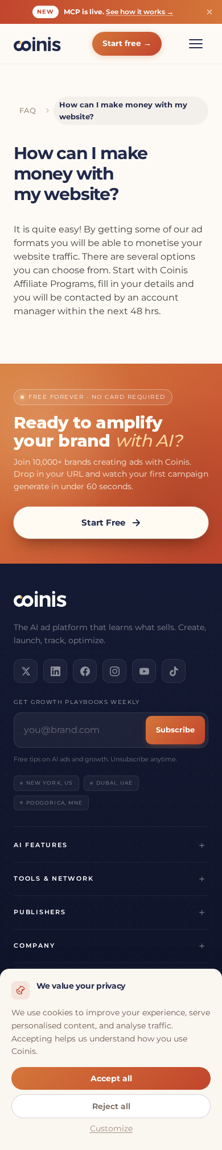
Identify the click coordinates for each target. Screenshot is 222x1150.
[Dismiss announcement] (209, 12)
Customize (111, 1128)
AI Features (40, 845)
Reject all (111, 1106)
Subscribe (175, 729)
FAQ (27, 110)
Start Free (103, 522)
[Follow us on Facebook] (85, 671)
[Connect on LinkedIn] (55, 671)
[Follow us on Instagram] (114, 671)
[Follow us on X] (26, 671)
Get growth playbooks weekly (77, 702)
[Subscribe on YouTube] (144, 671)
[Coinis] (37, 44)
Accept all (111, 1078)
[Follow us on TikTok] (174, 671)
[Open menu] (195, 43)
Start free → (126, 43)
